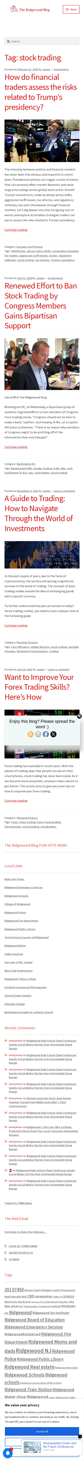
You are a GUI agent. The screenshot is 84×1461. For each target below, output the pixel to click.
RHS (6, 1313)
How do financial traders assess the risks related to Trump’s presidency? (40, 92)
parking (55, 1306)
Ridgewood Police (15, 912)
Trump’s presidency (63, 260)
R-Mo (57, 468)
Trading (54, 651)
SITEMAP (14, 1259)
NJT (21, 1306)
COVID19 (68, 1296)
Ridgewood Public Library (19, 929)
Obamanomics (31, 1306)
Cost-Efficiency (20, 647)
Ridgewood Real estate (29, 1367)
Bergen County (32, 1290)
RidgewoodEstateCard (22, 1334)
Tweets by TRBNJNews (18, 1203)
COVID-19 (57, 1296)
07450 (18, 1289)
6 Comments (55, 278)
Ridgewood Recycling (66, 1367)
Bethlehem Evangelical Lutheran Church (28, 1012)
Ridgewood (20, 1312)
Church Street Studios (17, 995)
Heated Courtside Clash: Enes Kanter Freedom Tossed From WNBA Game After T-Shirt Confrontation (40, 1102)
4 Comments (61, 69)
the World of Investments (32, 651)
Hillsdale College (14, 1004)
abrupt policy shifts (39, 251)
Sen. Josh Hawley (38, 472)
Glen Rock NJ (24, 1301)
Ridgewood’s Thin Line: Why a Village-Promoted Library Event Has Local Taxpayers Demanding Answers (43, 1131)
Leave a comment (64, 491)
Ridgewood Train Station (28, 1389)
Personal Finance (27, 642)
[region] (42, 1430)
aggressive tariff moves (33, 255)
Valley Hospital (13, 954)
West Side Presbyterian (18, 970)
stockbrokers (48, 826)
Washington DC (26, 464)
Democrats (10, 1301)
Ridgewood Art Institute (50, 1313)
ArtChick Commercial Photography (25, 987)
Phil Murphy (68, 1306)
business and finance (30, 246)
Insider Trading (43, 468)
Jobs (71, 1301)
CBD (30, 1296)
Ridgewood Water (15, 945)
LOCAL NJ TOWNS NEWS (23, 1246)
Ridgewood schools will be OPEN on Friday (41, 1383)
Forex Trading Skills (49, 822)
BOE (24, 1296)
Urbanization (62, 1397)
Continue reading (16, 230)
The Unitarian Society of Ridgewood (26, 937)
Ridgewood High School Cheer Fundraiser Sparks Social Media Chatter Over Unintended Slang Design (42, 1044)
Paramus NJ (45, 1306)
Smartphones (12, 826)
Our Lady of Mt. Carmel (18, 962)
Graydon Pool (38, 1302)
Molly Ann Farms (14, 879)
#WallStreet (18, 251)
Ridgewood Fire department (21, 920)
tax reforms (42, 260)
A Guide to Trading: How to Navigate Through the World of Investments (38, 513)
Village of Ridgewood (17, 904)
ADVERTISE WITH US (21, 1252)
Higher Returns (40, 647)
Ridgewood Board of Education (34, 1319)
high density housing (57, 1301)
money (53, 255)
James (46, 69)
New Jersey (11, 1306)
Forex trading (27, 822)
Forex (14, 822)
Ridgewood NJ (33, 1350)
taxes (52, 1397)
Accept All (42, 1431)
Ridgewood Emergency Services (23, 887)
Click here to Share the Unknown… (25, 1232)
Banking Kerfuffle (21, 468)
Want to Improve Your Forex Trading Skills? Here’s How (39, 687)
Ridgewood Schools (16, 896)
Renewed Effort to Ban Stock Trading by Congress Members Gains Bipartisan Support (40, 305)
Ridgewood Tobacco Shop (20, 979)
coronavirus (43, 1296)
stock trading (25, 260)
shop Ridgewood (32, 1396)
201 (8, 1289)
